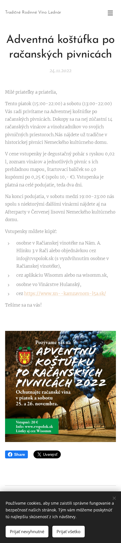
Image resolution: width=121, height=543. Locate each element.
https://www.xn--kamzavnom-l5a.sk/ (65, 293)
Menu (110, 12)
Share (19, 454)
